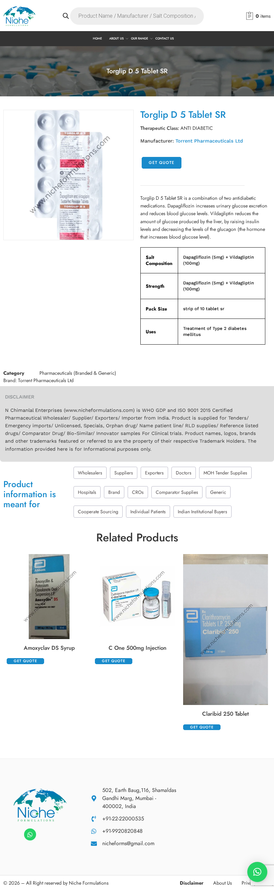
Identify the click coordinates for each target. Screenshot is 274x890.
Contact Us (164, 38)
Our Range (139, 38)
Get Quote (161, 163)
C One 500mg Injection (137, 648)
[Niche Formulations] (40, 804)
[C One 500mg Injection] (137, 596)
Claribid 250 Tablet (225, 714)
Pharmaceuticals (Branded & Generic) (77, 372)
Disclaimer (191, 882)
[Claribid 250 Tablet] (225, 629)
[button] (257, 872)
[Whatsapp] (30, 834)
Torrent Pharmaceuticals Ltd (209, 141)
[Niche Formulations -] (19, 16)
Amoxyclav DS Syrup (49, 648)
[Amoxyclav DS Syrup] (49, 596)
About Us (116, 38)
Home (97, 38)
